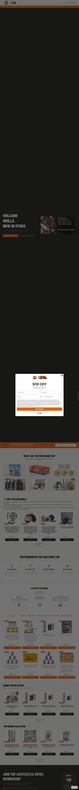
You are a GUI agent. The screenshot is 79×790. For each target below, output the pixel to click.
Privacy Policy (35, 406)
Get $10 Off (39, 409)
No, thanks (39, 413)
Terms (40, 406)
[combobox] (42, 396)
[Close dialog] (62, 375)
